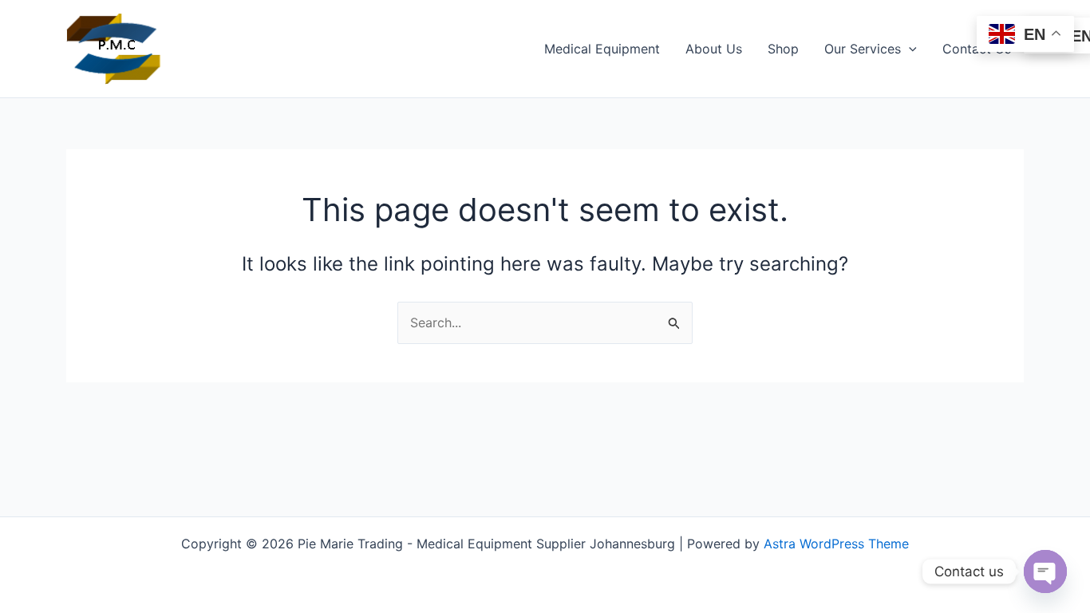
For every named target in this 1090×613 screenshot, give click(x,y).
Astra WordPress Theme (836, 544)
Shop (783, 49)
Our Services (862, 49)
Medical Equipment (602, 49)
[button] (909, 49)
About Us (713, 49)
